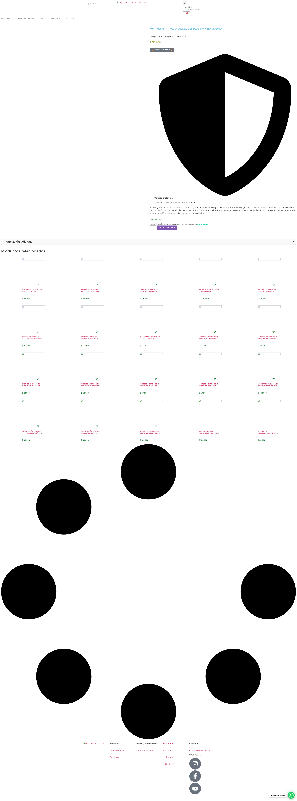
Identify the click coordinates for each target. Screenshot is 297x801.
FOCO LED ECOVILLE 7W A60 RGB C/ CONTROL (267, 290)
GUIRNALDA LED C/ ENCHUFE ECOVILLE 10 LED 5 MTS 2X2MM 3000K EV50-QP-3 (209, 434)
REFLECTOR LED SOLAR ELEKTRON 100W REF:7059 (32, 338)
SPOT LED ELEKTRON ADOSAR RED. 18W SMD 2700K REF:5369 (89, 339)
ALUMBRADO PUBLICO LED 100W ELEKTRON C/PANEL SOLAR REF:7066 (268, 386)
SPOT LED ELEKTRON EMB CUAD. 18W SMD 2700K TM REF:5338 (268, 339)
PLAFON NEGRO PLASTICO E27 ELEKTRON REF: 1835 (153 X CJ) (150, 339)
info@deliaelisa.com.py (199, 750)
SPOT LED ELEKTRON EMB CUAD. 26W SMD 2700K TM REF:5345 (209, 339)
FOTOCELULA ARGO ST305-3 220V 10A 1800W (32, 290)
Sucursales (115, 757)
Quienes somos (117, 750)
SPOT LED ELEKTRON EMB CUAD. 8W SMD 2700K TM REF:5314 (32, 386)
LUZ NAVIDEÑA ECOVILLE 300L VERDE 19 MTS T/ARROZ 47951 (90, 433)
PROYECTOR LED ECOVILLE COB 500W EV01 (209, 290)
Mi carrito (167, 750)
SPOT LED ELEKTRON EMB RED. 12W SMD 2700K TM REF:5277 (149, 386)
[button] (185, 3)
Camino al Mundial (145, 750)
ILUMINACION (27, 19)
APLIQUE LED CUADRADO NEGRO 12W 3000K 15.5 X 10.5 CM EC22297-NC (149, 433)
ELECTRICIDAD (13, 19)
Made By (7, 798)
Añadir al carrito (167, 227)
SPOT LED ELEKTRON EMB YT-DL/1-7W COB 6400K (208, 385)
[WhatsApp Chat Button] (291, 795)
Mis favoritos (168, 757)
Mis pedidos (168, 764)
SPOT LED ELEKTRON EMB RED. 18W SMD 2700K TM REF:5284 (90, 386)
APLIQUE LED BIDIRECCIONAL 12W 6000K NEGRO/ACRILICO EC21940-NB (268, 434)
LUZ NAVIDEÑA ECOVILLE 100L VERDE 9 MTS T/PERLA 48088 (32, 433)
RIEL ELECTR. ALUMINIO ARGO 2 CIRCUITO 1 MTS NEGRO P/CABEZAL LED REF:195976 (90, 292)
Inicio (2, 19)
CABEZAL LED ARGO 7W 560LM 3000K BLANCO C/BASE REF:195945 (149, 291)
